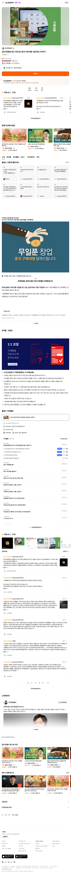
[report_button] (31, 98)
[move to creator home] (13, 48)
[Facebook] (8, 862)
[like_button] (4, 112)
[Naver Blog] (11, 862)
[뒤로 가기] (3, 2)
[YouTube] (2, 862)
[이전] (23, 683)
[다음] (48, 683)
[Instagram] (5, 862)
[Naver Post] (14, 862)
